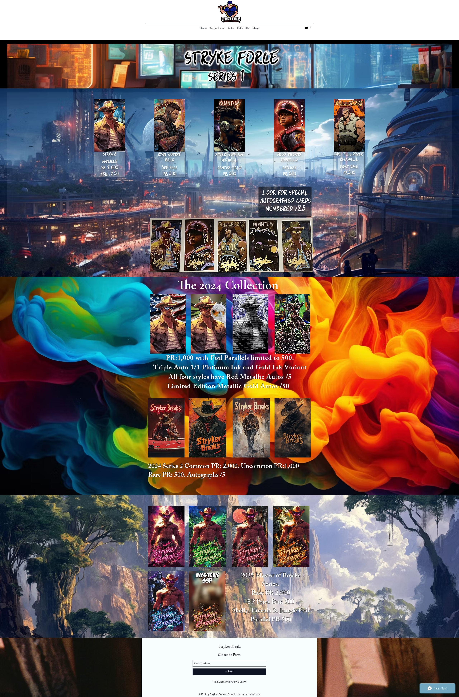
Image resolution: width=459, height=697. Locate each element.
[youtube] (306, 28)
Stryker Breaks (230, 646)
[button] (310, 27)
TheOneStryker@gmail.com (230, 681)
